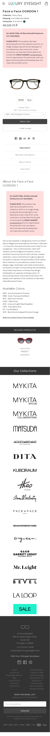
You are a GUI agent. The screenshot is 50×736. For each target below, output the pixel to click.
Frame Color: (25, 107)
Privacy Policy (14, 681)
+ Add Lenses (25, 128)
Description (25, 148)
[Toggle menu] (3, 3)
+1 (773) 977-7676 (25, 647)
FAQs (14, 678)
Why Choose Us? (36, 678)
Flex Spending (36, 683)
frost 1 (25, 351)
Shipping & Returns (14, 675)
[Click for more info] (23, 21)
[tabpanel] (25, 344)
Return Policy (25, 162)
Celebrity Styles (36, 670)
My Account (14, 686)
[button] (25, 385)
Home (14, 670)
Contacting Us (36, 55)
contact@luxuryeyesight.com (25, 650)
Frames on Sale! (36, 673)
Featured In (36, 681)
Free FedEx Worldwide (20, 18)
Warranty (14, 683)
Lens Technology (36, 675)
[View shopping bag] (46, 3)
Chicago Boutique (36, 689)
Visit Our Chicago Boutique (25, 656)
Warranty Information (25, 155)
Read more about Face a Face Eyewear (18, 317)
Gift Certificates (36, 686)
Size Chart (25, 169)
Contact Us (14, 673)
